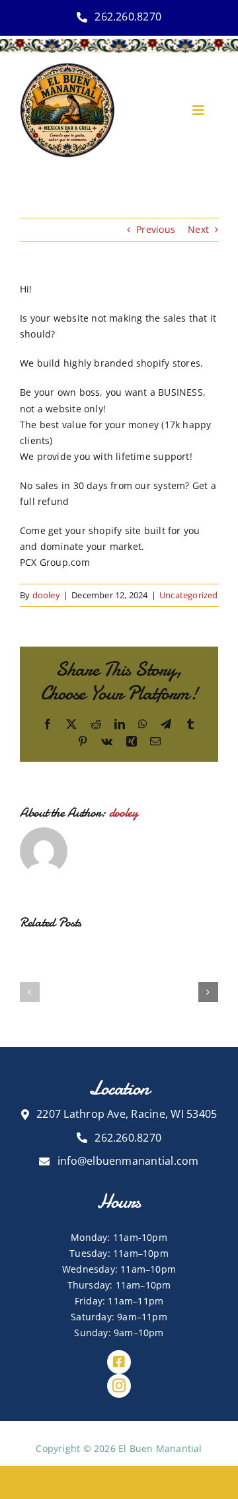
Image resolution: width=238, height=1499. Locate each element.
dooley (46, 595)
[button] (30, 992)
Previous (155, 229)
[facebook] (119, 1362)
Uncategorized (188, 595)
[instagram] (119, 1386)
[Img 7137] (67, 67)
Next (198, 229)
